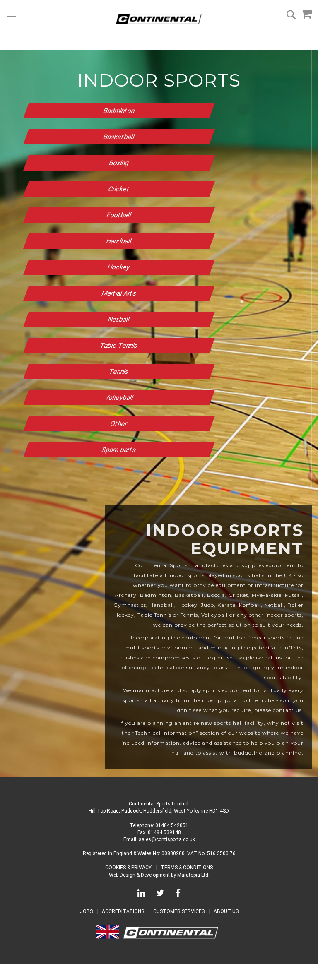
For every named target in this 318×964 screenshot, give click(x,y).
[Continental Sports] (159, 19)
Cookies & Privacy (128, 867)
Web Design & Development (139, 875)
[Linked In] (141, 894)
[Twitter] (160, 894)
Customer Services (179, 911)
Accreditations (123, 911)
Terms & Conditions (187, 867)
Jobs (86, 911)
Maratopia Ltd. (193, 875)
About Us (226, 911)
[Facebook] (178, 894)
